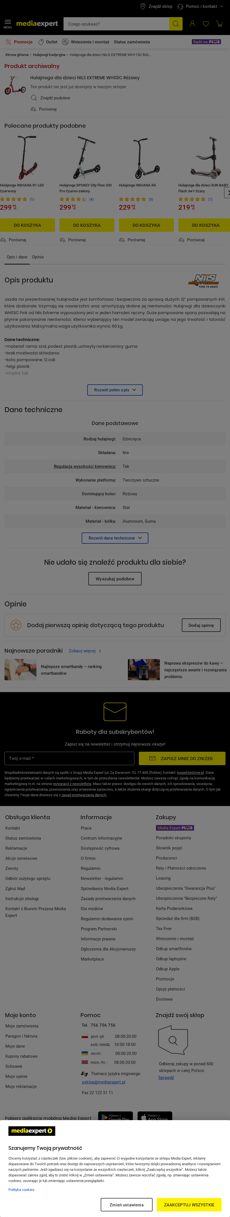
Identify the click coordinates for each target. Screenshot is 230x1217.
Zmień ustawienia (126, 1204)
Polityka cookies (21, 1189)
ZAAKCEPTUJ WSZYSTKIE (189, 1204)
